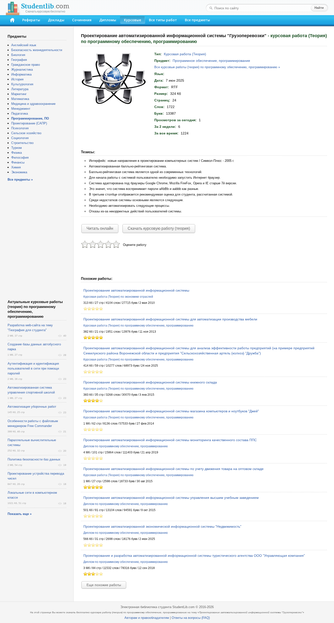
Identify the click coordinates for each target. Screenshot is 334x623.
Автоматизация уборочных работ (32, 406)
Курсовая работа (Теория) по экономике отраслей (118, 296)
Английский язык (23, 45)
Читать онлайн (100, 228)
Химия (16, 167)
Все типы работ (163, 20)
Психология (20, 128)
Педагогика (19, 113)
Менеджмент (20, 108)
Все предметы (197, 20)
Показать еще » (20, 514)
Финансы (17, 162)
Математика (20, 99)
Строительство (22, 143)
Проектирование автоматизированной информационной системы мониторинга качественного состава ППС (170, 440)
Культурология (22, 84)
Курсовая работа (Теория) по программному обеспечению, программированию (138, 325)
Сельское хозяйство (26, 133)
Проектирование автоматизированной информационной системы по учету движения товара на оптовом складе (173, 469)
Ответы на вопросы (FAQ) (191, 618)
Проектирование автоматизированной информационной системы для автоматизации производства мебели (170, 319)
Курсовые (132, 20)
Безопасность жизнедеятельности (36, 50)
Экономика (19, 172)
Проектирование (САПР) (29, 123)
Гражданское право (25, 64)
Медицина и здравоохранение (33, 104)
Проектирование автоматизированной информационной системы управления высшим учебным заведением (171, 498)
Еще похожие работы (104, 585)
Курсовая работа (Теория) (185, 54)
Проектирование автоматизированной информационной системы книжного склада (150, 382)
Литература (19, 89)
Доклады (56, 20)
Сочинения (81, 20)
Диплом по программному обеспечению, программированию (125, 446)
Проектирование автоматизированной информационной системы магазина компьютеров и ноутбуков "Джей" (171, 411)
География (19, 60)
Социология (20, 138)
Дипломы (107, 20)
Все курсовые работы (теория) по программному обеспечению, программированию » (217, 67)
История (17, 79)
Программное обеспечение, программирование (211, 61)
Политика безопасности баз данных (34, 459)
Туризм (16, 148)
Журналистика (22, 69)
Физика (16, 152)
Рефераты (31, 20)
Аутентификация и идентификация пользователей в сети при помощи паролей (33, 368)
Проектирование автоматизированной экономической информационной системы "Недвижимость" (162, 526)
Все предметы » (20, 179)
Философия (20, 157)
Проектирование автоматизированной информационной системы (136, 290)
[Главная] (12, 20)
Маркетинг (19, 94)
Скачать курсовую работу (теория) (159, 228)
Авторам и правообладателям (146, 618)
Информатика (21, 74)
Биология (18, 55)
